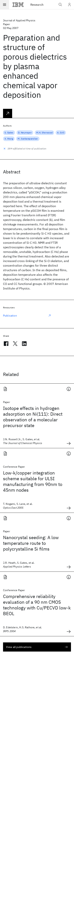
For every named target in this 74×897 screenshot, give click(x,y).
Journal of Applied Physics (19, 20)
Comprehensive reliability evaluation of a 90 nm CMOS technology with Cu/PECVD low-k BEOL (37, 604)
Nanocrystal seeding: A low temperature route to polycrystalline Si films (31, 543)
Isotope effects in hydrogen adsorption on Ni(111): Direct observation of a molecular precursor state (32, 416)
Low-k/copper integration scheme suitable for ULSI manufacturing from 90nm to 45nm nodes (32, 481)
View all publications (18, 647)
